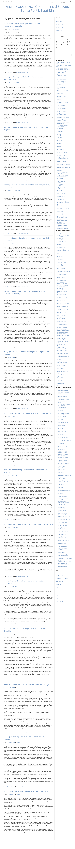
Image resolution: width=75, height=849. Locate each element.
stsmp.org (59, 99)
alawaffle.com (61, 443)
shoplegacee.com (60, 128)
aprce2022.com (60, 204)
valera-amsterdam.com (63, 530)
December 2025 (59, 24)
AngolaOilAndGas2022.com (63, 208)
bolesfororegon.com (62, 537)
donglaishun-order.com (62, 327)
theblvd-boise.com (61, 181)
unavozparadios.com (61, 280)
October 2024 (59, 30)
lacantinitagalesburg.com (62, 295)
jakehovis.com (60, 336)
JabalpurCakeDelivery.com (62, 111)
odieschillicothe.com (61, 294)
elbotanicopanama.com (62, 283)
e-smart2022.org (60, 184)
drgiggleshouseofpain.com (63, 160)
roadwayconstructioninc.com (63, 356)
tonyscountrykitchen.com (62, 341)
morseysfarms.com (61, 365)
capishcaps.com (60, 383)
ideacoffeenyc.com (61, 292)
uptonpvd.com (61, 477)
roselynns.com (60, 104)
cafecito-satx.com (61, 449)
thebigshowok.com (62, 419)
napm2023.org (60, 214)
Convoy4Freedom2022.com (63, 210)
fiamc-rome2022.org (61, 329)
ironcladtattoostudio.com (63, 457)
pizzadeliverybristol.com (62, 297)
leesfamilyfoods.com (61, 187)
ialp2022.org (59, 255)
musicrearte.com (60, 364)
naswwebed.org (60, 199)
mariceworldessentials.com (63, 330)
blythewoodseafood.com (62, 348)
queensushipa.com (61, 143)
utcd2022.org (60, 252)
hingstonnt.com (60, 93)
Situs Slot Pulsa (59, 601)
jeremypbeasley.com (61, 157)
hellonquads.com (60, 276)
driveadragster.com (62, 407)
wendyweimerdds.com (61, 145)
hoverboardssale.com (61, 96)
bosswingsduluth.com (61, 338)
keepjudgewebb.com (62, 501)
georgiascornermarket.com (63, 303)
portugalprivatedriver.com (62, 306)
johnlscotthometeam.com (62, 172)
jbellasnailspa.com (61, 342)
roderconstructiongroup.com (63, 271)
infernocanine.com (62, 489)
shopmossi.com (61, 484)
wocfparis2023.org (61, 236)
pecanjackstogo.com (62, 452)
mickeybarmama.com (61, 355)
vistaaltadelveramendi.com (63, 396)
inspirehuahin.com (61, 154)
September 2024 (59, 32)
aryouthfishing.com (62, 445)
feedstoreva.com (60, 374)
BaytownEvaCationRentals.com (63, 110)
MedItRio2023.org (61, 223)
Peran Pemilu (63, 2)
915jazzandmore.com (61, 333)
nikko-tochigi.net (61, 511)
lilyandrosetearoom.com (63, 466)
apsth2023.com (60, 222)
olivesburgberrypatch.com (63, 467)
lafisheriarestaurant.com (62, 332)
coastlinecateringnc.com (63, 398)
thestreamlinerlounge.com (63, 540)
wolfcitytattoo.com (62, 461)
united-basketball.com (62, 446)
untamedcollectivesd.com (63, 486)
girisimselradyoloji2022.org (63, 250)
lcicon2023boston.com (62, 225)
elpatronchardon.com (61, 326)
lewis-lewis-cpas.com (61, 188)
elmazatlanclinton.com (62, 291)
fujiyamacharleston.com (62, 324)
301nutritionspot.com (62, 522)
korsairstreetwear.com (63, 430)
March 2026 (58, 20)
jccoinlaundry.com (61, 286)
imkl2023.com (60, 219)
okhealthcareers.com (61, 79)
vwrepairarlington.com (63, 390)
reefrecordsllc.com (62, 442)
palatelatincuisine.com (62, 414)
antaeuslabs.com (60, 123)
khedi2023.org (60, 244)
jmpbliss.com (59, 140)
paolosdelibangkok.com (62, 350)
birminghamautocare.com (62, 339)
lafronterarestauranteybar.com (64, 464)
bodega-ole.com (61, 539)
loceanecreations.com (62, 525)
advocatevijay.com (61, 196)
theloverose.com (61, 423)
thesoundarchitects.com (63, 498)
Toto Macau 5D (59, 575)
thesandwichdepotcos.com (62, 158)
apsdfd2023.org (60, 216)
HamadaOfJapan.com (61, 119)
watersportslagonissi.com (62, 175)
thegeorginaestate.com (62, 347)
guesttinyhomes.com (62, 411)
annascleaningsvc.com (62, 460)
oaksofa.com (59, 380)
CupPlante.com (60, 131)
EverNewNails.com (61, 166)
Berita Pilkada (65, 1)
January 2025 (59, 26)
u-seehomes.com (60, 173)
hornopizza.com (61, 405)
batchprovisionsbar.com (62, 361)
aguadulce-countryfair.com (63, 335)
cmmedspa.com (61, 505)
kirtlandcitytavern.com (62, 521)
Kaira (11, 848)
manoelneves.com (61, 101)
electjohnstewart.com (62, 546)
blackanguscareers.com (63, 536)
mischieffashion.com (61, 176)
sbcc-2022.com (60, 207)
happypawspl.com (61, 300)
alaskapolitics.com (61, 98)
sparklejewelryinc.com (62, 455)
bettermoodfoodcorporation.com (64, 91)
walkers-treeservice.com (63, 483)
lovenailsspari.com (61, 315)
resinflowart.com (61, 427)
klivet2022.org (60, 256)
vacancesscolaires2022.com (63, 228)
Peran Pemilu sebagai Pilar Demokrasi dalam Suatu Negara (28, 413)
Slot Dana (58, 587)
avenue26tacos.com (62, 433)
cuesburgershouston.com (63, 399)
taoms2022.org (60, 259)
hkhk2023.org (60, 213)
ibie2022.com (60, 205)
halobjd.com (59, 113)
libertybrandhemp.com (63, 531)
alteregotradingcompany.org (63, 202)
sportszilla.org (60, 359)
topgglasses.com (61, 434)
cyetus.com (59, 191)
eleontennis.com (60, 190)
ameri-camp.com (60, 146)
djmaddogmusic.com (62, 496)
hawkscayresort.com (61, 274)
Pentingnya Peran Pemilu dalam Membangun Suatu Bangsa (28, 524)
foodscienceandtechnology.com (64, 561)
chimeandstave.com (62, 420)
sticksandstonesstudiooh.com (64, 481)
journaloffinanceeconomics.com (65, 558)
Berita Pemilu (60, 1)
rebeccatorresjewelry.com (62, 138)
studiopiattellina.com (61, 321)
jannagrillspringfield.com (62, 323)
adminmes (17, 29)
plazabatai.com (60, 273)
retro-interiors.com (61, 179)
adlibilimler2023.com (61, 198)
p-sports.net (60, 428)
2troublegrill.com (61, 478)
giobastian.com (61, 470)
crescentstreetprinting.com (64, 404)
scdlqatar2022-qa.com (61, 239)
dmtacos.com (60, 402)
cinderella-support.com (62, 151)
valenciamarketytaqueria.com (64, 440)
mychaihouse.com (61, 344)
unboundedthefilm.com (62, 82)
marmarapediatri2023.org (62, 247)
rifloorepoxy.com (61, 474)
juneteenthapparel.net (63, 555)
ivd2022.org (59, 264)
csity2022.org (60, 265)
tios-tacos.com (61, 448)
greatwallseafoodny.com (63, 422)
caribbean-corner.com (62, 513)
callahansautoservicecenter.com (64, 301)
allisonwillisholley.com (62, 492)
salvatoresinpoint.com (62, 169)
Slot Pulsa (58, 595)
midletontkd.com (61, 507)
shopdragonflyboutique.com (63, 358)
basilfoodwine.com (62, 510)
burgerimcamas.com (62, 566)
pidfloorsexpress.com (61, 88)
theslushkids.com (61, 469)
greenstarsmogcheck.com (62, 298)
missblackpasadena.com (63, 437)
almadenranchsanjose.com (62, 195)
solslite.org (60, 493)
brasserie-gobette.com (62, 362)
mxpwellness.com (61, 487)
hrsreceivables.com (61, 148)
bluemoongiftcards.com (63, 514)
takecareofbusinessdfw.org (63, 117)
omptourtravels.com (62, 548)
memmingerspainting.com (62, 155)
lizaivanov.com (61, 410)
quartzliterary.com (61, 318)
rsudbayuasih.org (61, 552)
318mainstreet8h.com (61, 314)
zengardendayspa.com (63, 454)
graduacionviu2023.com (63, 451)
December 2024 (59, 27)
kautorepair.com (60, 288)
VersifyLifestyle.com (61, 120)
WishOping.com (60, 126)
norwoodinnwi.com (62, 533)
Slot (57, 598)
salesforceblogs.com (61, 107)
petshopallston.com (62, 431)
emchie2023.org (60, 249)
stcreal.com (59, 134)
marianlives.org (60, 85)
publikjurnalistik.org (62, 554)
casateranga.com (61, 480)
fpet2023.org (60, 182)
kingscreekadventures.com (63, 122)
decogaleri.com (60, 279)
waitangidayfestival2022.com (63, 226)
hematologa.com (61, 408)
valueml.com (59, 137)
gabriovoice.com (61, 425)
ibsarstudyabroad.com (62, 267)
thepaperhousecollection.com (64, 490)
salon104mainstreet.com (62, 311)
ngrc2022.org (60, 185)
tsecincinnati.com (60, 270)
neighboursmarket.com (63, 534)
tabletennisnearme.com (62, 379)
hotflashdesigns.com (61, 161)
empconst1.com (60, 149)
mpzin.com (59, 132)
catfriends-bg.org (61, 84)
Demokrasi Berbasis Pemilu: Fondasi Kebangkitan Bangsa (27, 685)
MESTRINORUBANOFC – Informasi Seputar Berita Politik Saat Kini (37, 8)
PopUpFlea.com (60, 135)
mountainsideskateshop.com (64, 519)
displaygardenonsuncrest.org (63, 371)
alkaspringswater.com (62, 312)
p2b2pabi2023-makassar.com (63, 235)
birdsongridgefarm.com (63, 527)
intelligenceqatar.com (61, 114)
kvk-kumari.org (61, 560)
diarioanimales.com (61, 277)
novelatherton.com (62, 543)
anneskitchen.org (61, 439)
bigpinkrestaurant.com (62, 152)
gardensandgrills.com (62, 508)
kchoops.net (60, 517)
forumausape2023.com (62, 217)
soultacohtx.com (60, 382)
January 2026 (59, 23)
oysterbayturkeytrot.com (63, 463)
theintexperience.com (61, 81)
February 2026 (59, 21)
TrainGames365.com (61, 108)
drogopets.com (60, 376)
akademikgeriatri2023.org (62, 246)
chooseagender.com (61, 94)
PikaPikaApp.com (60, 116)
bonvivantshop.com (61, 129)
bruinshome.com (61, 458)
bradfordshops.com (61, 193)
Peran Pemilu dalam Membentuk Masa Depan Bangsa (26, 791)
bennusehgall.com (61, 268)
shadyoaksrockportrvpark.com (63, 285)
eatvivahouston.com (62, 417)
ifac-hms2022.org (60, 258)
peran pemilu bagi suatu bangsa (22, 72)
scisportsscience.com (62, 563)
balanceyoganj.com (61, 105)
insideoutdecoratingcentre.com (63, 167)
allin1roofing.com (61, 499)
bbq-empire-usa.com (61, 373)
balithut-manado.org (61, 201)
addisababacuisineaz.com (63, 564)
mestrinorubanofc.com (63, 542)
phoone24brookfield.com (62, 353)
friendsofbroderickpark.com (63, 320)
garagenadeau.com (61, 163)
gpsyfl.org (59, 385)
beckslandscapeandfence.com (64, 395)
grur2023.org (60, 211)
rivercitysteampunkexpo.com (64, 516)
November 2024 (59, 29)
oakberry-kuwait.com (61, 317)
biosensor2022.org (61, 253)
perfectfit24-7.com (61, 305)
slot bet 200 (32, 610)
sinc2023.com (60, 238)
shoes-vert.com (60, 282)
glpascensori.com (61, 472)
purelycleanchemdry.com (62, 125)
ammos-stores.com (62, 524)
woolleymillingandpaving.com (64, 475)
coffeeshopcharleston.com (62, 309)
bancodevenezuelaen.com (62, 90)
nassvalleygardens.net (63, 545)
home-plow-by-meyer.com (63, 413)
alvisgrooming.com (61, 345)
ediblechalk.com (60, 377)
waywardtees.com (61, 87)
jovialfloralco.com (60, 170)
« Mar (57, 50)
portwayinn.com (61, 495)
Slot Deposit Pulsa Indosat (62, 578)
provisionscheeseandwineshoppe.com (65, 242)
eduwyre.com (60, 178)
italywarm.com (61, 557)
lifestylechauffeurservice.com (63, 164)
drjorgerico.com (60, 141)
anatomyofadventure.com (63, 502)
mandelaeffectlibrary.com (62, 102)
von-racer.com (60, 308)
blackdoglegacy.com (62, 416)
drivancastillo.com (62, 504)
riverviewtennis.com (61, 367)
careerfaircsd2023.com (62, 220)
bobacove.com (60, 352)
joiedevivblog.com (62, 528)
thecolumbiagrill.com (61, 241)
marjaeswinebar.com (61, 289)
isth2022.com (60, 233)
